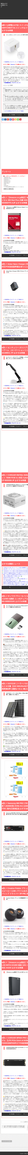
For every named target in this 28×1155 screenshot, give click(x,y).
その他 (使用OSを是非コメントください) (14, 186)
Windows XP (7, 177)
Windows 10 (7, 182)
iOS (5, 184)
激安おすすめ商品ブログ (4, 5)
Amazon (13, 64)
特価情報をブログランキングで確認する (14, 61)
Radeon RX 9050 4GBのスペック (10, 577)
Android (6, 185)
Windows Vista (7, 178)
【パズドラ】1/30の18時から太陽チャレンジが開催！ (14, 584)
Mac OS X (6, 183)
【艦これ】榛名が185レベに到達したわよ (12, 576)
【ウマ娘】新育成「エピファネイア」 (11, 580)
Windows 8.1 (7, 180)
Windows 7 (7, 179)
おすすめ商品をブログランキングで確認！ (14, 111)
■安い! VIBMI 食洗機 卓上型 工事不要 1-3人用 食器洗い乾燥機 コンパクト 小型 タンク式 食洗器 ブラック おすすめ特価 (14, 1126)
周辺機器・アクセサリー (16, 114)
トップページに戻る (6, 1141)
